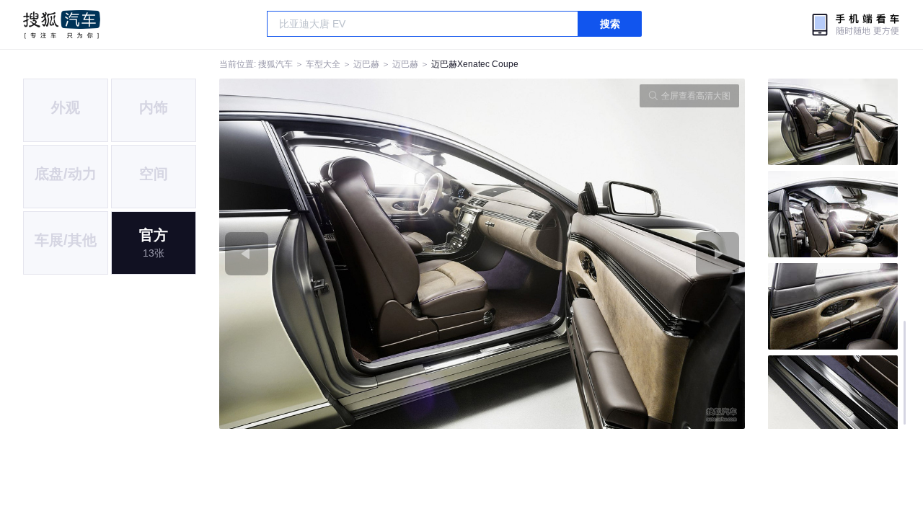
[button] (350, 254)
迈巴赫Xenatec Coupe (474, 64)
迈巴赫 (366, 64)
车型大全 (323, 64)
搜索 (610, 24)
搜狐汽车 (61, 24)
